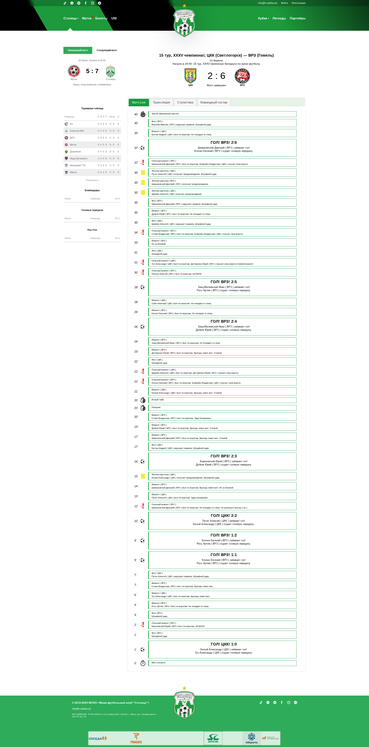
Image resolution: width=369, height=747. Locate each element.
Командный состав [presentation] (213, 102)
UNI (114, 18)
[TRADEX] (136, 738)
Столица (70, 18)
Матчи (86, 18)
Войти (284, 3)
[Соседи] (97, 738)
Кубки (262, 18)
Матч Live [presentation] (139, 102)
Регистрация (299, 3)
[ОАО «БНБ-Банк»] (270, 738)
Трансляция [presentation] (161, 102)
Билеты (101, 18)
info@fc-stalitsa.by (267, 3)
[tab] (139, 102)
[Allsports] (251, 738)
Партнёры (298, 18)
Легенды (279, 18)
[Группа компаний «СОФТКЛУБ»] (213, 738)
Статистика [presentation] (185, 102)
